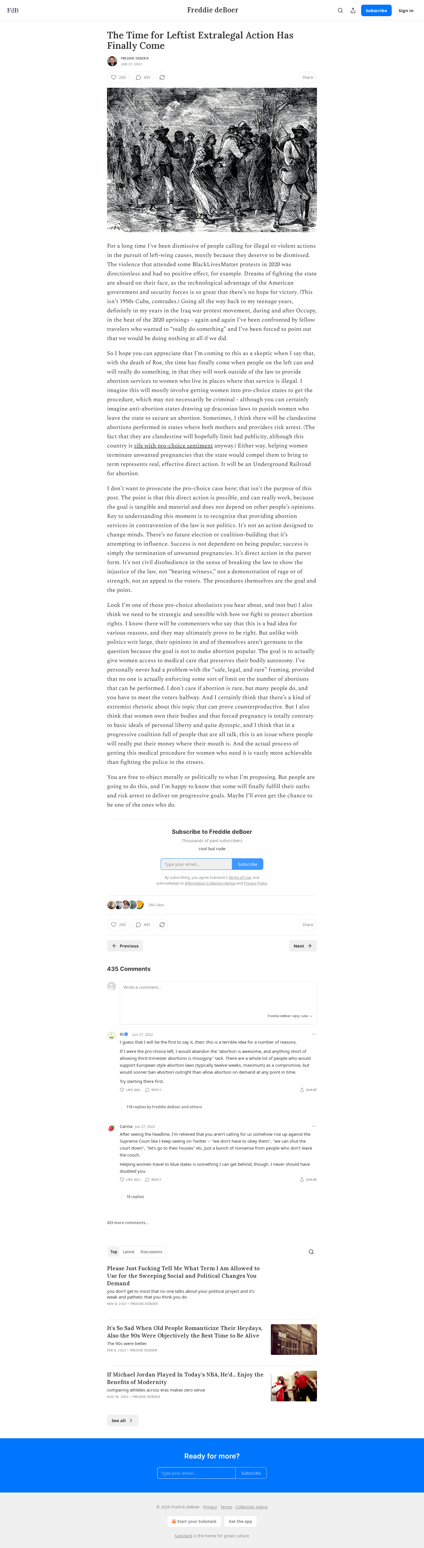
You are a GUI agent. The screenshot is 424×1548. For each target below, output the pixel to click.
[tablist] (136, 1252)
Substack (183, 1535)
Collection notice (252, 1507)
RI (122, 1034)
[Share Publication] (353, 10)
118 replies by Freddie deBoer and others (164, 1106)
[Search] (340, 10)
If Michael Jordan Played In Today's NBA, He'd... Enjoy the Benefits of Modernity (185, 1378)
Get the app (240, 1521)
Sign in (406, 10)
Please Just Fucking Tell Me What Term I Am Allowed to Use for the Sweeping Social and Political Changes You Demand (183, 1276)
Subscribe (376, 10)
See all (119, 1420)
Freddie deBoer (135, 58)
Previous (129, 946)
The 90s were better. (127, 1343)
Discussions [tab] (151, 1251)
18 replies (135, 1196)
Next (299, 946)
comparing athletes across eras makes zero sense (156, 1390)
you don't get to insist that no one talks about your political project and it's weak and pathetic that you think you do (180, 1294)
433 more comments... (128, 1222)
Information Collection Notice (210, 883)
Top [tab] (113, 1251)
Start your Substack (197, 1521)
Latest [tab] (129, 1251)
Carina (126, 1126)
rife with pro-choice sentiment (173, 445)
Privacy (210, 1507)
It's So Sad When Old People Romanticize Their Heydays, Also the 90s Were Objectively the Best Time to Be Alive (184, 1332)
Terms (226, 1507)
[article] (212, 1289)
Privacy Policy (255, 883)
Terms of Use (240, 877)
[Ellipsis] (314, 1034)
